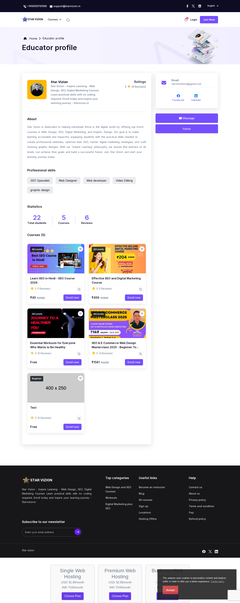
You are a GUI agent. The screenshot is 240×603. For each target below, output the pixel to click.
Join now (209, 19)
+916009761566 (37, 6)
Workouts (111, 497)
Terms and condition (201, 506)
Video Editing (124, 180)
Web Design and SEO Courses (118, 489)
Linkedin (196, 100)
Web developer (96, 180)
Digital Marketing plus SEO (118, 506)
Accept (170, 590)
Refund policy (197, 518)
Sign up (143, 506)
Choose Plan (72, 596)
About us (194, 493)
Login (193, 19)
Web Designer (68, 180)
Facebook (178, 100)
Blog (141, 493)
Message (188, 118)
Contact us (195, 487)
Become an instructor (152, 487)
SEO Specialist (40, 180)
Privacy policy (197, 499)
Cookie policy (217, 581)
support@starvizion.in (66, 6)
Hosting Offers (148, 518)
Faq (191, 512)
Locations (145, 512)
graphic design (40, 190)
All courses (145, 499)
